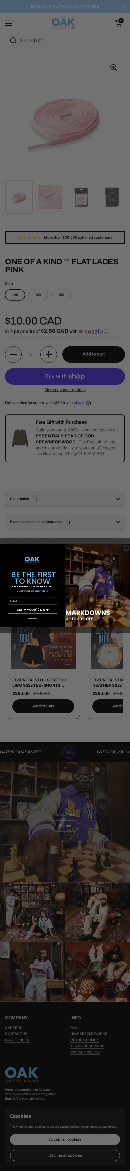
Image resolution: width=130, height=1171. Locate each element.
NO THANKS (32, 618)
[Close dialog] (126, 548)
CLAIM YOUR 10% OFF (32, 609)
